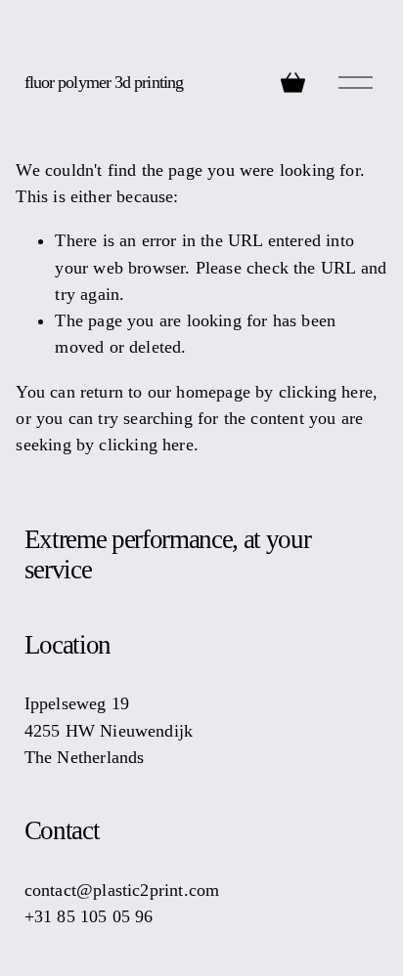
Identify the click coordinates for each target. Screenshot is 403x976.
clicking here (326, 392)
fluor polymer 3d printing (103, 82)
